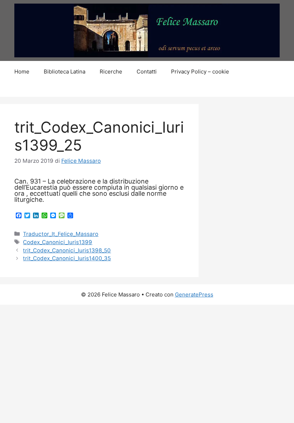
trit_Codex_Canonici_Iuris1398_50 (67, 250)
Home (21, 71)
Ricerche (111, 71)
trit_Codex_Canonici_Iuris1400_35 (67, 258)
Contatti (147, 71)
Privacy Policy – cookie (200, 71)
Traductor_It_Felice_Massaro (60, 233)
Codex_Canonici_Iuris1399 (57, 242)
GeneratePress (194, 294)
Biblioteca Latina (64, 71)
